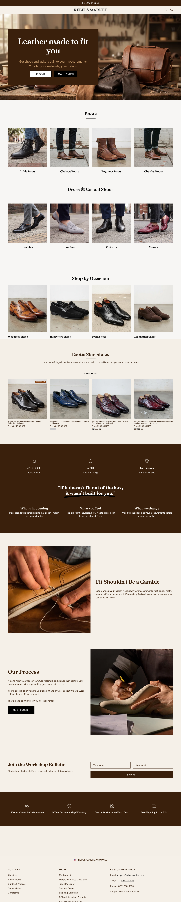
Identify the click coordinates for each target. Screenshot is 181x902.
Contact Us (13, 892)
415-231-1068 (127, 880)
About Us (12, 875)
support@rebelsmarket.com (130, 875)
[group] (90, 3)
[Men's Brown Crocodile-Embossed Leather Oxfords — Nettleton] (138, 429)
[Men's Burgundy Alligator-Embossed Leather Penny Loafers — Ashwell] (96, 429)
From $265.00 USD (58, 426)
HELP (62, 869)
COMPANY (14, 869)
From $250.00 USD (16, 426)
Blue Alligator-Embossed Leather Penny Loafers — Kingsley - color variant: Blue (54, 429)
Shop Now (90, 373)
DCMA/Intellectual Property (72, 897)
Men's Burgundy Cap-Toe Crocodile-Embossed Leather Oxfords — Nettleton (153, 422)
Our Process (21, 710)
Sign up (131, 774)
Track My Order (66, 884)
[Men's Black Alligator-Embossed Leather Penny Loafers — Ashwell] (93, 429)
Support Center (66, 888)
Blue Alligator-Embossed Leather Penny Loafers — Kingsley (69, 422)
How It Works (14, 879)
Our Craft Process (16, 884)
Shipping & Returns (68, 892)
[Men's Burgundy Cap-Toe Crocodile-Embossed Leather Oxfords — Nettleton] (142, 429)
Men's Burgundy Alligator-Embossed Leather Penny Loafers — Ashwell (110, 422)
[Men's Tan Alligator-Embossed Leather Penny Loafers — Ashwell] (100, 429)
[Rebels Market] (90, 10)
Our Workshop (15, 888)
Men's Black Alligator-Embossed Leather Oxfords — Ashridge (24, 422)
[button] (166, 10)
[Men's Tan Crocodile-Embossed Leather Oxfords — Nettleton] (135, 429)
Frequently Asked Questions (73, 879)
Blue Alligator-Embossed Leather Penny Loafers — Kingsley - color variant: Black (51, 429)
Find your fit (41, 74)
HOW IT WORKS (65, 74)
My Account (65, 875)
